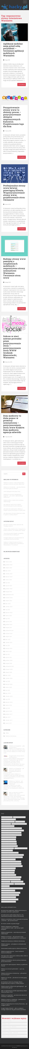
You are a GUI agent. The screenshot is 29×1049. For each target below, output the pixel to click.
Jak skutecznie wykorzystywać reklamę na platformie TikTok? (14, 965)
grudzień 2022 (8, 588)
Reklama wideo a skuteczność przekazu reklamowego (13, 500)
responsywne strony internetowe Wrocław (11, 879)
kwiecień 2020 (8, 684)
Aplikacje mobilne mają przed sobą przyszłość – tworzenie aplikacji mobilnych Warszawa (13, 49)
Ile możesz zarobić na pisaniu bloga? (10, 923)
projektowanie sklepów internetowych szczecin (12, 857)
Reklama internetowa (11, 736)
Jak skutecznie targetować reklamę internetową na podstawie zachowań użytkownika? (13, 911)
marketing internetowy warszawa (19, 823)
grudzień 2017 (8, 714)
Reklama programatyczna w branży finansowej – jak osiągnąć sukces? (14, 1004)
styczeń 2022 (8, 621)
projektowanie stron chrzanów (8, 859)
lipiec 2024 (8, 570)
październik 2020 (9, 666)
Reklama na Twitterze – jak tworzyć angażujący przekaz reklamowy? (16, 782)
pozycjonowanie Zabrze (7, 850)
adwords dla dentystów (7, 817)
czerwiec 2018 (8, 696)
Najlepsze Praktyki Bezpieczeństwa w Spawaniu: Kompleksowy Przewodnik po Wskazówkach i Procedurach (14, 543)
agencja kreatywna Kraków (19, 817)
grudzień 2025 (8, 564)
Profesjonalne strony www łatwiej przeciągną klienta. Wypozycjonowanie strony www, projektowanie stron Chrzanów (14, 192)
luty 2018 (7, 708)
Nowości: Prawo (6, 1029)
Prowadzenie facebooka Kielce (8, 868)
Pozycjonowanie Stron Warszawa (9, 841)
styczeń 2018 (8, 711)
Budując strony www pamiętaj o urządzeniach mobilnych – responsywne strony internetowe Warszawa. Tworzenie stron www (14, 268)
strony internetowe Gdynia (17, 881)
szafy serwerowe (5, 886)
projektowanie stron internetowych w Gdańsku (12, 866)
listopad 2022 (8, 591)
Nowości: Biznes (6, 1020)
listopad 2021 (8, 627)
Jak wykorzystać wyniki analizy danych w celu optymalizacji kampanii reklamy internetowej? (12, 915)
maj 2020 (7, 681)
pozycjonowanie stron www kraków (9, 846)
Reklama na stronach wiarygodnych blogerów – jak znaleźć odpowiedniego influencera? (13, 496)
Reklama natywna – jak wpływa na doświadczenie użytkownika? (13, 944)
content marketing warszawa (8, 821)
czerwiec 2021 (8, 642)
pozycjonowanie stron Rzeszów (8, 839)
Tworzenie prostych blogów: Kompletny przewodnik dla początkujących (13, 534)
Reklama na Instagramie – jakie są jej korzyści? (17, 746)
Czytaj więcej (21, 84)
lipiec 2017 (8, 717)
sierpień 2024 (8, 567)
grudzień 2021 (8, 624)
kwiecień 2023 (8, 576)
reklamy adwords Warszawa (8, 872)
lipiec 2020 (8, 675)
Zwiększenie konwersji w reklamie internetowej (13, 941)
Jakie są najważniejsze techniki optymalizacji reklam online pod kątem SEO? (14, 991)
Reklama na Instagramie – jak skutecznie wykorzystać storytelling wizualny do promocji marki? (14, 770)
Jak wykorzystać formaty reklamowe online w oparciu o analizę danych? (14, 514)
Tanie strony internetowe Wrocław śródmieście (12, 888)
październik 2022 (9, 594)
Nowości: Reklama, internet (10, 1032)
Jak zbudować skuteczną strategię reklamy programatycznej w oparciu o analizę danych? (12, 982)
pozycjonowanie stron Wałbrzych (9, 843)
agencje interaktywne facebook (8, 819)
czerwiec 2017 (8, 720)
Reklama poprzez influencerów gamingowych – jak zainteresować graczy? (14, 987)
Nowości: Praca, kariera (9, 1026)
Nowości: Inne (6, 1023)
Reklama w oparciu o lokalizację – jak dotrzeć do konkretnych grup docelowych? (13, 1000)
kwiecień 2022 (8, 612)
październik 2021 (9, 630)
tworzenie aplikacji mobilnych (8, 890)
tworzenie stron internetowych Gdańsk (10, 895)
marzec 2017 (8, 723)
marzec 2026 (8, 561)
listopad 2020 (8, 663)
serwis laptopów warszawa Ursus (12, 491)
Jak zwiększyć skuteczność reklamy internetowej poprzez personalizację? (13, 505)
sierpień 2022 (8, 600)
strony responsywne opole (7, 883)
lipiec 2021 (8, 639)
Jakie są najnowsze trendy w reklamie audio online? (16, 793)
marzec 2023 (8, 579)
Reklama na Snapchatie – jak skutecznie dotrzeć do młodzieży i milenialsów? (14, 995)
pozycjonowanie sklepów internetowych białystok (12, 830)
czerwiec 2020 (8, 678)
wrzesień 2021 (9, 633)
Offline (7, 733)
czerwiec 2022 (8, 606)
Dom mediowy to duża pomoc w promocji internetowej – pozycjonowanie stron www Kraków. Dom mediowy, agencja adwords (14, 424)
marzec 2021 (8, 651)
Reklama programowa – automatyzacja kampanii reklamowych (13, 933)
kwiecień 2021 (8, 648)
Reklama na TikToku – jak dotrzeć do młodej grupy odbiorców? (14, 978)
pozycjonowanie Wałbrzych (21, 848)
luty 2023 (7, 582)
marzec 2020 (8, 687)
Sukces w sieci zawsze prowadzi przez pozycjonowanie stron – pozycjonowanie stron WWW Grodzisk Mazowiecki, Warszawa (12, 347)
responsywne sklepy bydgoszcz (9, 875)
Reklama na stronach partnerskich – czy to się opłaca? (12, 969)
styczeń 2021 (8, 657)
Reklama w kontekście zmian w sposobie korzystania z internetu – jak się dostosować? (14, 919)
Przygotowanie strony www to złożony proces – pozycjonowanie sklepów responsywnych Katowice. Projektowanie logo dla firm (14, 758)
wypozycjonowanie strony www (8, 901)
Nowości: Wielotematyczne (9, 1035)
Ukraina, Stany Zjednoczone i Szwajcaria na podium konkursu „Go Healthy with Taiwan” (14, 529)
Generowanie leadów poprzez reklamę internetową (14, 948)
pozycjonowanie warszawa (7, 848)
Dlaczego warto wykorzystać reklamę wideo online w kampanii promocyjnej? (14, 956)
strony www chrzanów (19, 883)
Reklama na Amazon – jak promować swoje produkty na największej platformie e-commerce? (13, 937)
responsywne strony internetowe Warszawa (11, 877)
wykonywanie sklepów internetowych (10, 899)
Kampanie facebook (20, 821)
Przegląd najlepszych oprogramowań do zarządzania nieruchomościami (14, 538)
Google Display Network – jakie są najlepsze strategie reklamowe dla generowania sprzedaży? (13, 1008)
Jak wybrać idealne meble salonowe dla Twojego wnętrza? (13, 525)
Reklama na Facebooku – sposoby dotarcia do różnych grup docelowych (14, 487)
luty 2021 (7, 654)
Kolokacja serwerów (6, 823)
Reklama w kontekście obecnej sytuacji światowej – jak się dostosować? (14, 960)
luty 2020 (7, 690)
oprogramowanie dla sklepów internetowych (11, 828)
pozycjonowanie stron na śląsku (9, 837)
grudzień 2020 (8, 660)
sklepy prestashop (6, 881)
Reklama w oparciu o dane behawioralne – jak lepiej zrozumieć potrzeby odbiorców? (14, 483)
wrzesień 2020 (9, 669)
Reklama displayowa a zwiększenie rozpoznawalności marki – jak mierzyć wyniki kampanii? (12, 928)
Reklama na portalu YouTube (8, 870)
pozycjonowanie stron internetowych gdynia (11, 835)
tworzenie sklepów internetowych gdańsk (11, 892)
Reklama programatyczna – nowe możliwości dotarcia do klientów (12, 952)
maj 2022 (7, 609)
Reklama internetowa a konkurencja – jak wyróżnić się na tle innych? (14, 973)
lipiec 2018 (8, 693)
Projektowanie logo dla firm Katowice (10, 852)
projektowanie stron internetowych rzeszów (11, 863)
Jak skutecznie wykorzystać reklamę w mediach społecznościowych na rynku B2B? (14, 509)
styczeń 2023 (8, 585)
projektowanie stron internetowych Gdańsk (11, 861)
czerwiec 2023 (8, 573)
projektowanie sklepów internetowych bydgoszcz (12, 855)
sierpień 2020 (8, 672)
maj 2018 (7, 699)
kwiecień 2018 (8, 702)
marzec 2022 (8, 615)
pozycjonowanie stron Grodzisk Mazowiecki (11, 832)
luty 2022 (7, 618)
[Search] (23, 474)
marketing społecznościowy (8, 826)
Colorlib (18, 1045)
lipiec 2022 (8, 603)
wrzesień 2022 (9, 597)
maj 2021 (7, 645)
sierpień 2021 (8, 636)
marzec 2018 (8, 705)
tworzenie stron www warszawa (8, 897)
